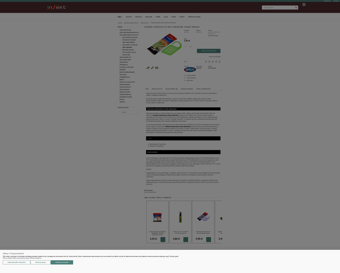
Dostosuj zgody (40, 262)
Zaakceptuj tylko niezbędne (16, 262)
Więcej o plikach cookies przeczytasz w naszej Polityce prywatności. (22, 258)
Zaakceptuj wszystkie (62, 262)
